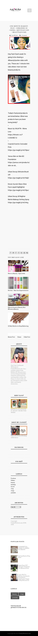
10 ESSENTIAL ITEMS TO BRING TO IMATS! (23, 548)
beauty (13, 482)
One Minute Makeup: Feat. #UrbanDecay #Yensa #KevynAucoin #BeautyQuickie (19, 29)
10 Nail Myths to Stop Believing (18, 326)
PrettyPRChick (14, 35)
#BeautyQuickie (14, 60)
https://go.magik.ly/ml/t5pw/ (18, 150)
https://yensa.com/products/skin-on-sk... (19, 163)
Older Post (27, 337)
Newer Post (11, 337)
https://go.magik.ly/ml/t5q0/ (18, 178)
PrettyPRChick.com (25, 633)
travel (12, 486)
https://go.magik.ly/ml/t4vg (18, 202)
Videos (13, 480)
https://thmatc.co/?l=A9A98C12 (15, 136)
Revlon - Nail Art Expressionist (18, 290)
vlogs (12, 490)
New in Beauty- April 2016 (16, 273)
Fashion (13, 478)
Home (19, 337)
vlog (12, 488)
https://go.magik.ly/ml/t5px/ (18, 190)
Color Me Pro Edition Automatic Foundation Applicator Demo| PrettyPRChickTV (24, 577)
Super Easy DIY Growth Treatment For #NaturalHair (24, 567)
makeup (13, 484)
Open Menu (29, 10)
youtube (13, 492)
